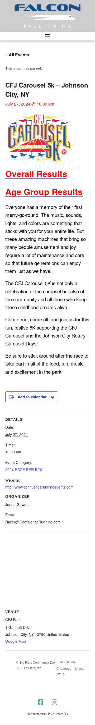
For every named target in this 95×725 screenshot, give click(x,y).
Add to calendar (32, 396)
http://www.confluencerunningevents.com (39, 487)
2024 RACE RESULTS (23, 469)
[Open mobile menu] (47, 36)
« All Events (17, 55)
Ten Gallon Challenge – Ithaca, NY (70, 668)
